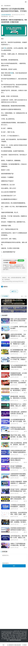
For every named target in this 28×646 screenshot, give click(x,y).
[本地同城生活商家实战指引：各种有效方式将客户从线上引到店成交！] (5, 530)
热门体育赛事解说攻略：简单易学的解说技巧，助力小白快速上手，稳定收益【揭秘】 (18, 351)
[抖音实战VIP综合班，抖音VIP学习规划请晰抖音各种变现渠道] (5, 429)
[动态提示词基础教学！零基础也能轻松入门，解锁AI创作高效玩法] (5, 483)
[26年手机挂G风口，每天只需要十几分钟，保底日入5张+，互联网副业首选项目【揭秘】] (5, 537)
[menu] (25, 2)
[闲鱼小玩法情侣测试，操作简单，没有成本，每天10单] (5, 444)
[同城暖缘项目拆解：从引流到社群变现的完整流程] (5, 375)
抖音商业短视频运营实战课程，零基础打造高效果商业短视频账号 (18, 451)
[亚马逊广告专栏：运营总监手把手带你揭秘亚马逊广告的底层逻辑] (5, 491)
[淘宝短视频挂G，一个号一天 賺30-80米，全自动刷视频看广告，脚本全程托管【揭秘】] (5, 382)
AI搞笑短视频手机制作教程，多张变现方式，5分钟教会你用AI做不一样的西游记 (18, 475)
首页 (2, 5)
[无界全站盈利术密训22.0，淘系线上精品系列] (5, 460)
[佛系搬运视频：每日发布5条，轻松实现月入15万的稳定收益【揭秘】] (5, 398)
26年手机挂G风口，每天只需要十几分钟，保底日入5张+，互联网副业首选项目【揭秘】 (18, 537)
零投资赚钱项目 (4, 16)
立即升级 (13, 262)
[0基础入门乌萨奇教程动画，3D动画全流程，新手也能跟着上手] (5, 545)
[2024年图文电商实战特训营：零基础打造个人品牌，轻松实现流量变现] (5, 344)
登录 (3, 563)
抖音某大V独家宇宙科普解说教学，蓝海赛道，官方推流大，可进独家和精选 (18, 521)
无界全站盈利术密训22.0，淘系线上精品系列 (18, 459)
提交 (14, 565)
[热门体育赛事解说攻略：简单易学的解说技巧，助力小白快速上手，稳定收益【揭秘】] (5, 351)
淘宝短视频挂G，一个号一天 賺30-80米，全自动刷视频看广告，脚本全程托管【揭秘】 (18, 382)
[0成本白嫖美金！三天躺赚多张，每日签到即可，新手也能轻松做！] (5, 390)
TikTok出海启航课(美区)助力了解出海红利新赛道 (18, 366)
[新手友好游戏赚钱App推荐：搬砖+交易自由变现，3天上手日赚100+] (5, 499)
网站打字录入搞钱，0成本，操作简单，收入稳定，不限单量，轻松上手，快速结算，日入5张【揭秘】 (18, 436)
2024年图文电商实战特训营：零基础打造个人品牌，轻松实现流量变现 (18, 343)
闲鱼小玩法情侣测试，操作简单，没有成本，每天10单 (18, 443)
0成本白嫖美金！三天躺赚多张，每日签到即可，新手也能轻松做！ (18, 389)
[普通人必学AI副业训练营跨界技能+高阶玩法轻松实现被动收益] (5, 320)
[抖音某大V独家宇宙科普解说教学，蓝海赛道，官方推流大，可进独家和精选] (5, 522)
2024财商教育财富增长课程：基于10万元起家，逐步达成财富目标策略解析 (18, 420)
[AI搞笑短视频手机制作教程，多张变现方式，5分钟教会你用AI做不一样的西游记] (5, 475)
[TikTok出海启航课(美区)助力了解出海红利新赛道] (5, 367)
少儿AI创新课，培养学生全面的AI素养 (18, 327)
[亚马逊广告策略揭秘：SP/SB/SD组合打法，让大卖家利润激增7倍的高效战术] (5, 468)
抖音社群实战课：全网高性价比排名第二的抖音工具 (18, 412)
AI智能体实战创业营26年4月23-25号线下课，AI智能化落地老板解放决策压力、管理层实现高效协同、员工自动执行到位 (18, 358)
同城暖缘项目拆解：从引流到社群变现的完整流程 (18, 374)
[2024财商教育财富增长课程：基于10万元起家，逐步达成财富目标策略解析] (5, 421)
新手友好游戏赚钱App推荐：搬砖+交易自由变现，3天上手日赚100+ (18, 498)
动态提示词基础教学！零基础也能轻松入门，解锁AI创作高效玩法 (18, 482)
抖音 (5, 48)
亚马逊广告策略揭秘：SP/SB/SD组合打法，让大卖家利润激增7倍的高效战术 (18, 467)
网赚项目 (5, 286)
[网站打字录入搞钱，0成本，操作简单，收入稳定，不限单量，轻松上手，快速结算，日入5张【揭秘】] (5, 437)
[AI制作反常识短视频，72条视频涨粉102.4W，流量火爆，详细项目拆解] (5, 336)
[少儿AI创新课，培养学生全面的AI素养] (5, 328)
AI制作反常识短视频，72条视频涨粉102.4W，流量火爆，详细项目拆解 (18, 335)
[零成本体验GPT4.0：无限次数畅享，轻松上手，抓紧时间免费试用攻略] (5, 406)
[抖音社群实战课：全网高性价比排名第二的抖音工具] (5, 413)
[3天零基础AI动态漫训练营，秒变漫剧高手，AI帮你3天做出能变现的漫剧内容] (5, 506)
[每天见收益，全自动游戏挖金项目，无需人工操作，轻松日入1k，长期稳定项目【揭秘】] (5, 514)
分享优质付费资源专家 (6, 14)
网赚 (11, 73)
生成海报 (5, 296)
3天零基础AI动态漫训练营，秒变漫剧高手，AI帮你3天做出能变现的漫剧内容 (18, 506)
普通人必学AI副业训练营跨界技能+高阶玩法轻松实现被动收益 (18, 320)
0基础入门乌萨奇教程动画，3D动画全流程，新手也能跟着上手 (18, 544)
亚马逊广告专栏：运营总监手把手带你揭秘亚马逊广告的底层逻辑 (18, 490)
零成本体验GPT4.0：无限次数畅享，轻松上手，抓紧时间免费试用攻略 (18, 405)
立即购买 (21, 260)
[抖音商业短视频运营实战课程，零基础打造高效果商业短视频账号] (5, 452)
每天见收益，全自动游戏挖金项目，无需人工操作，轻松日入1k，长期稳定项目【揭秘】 (18, 513)
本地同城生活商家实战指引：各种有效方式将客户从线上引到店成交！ (18, 529)
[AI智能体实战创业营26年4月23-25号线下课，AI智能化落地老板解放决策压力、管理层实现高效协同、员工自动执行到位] (5, 359)
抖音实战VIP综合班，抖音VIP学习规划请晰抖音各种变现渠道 (18, 428)
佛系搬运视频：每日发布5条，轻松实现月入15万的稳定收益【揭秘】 (18, 397)
